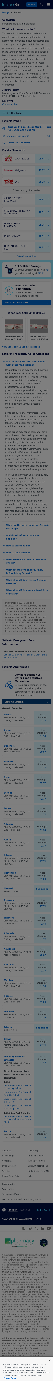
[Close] (49, 1360)
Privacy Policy (10, 1378)
